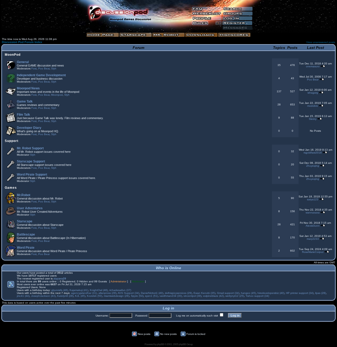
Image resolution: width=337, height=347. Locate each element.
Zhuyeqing (312, 165)
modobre (312, 105)
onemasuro (313, 66)
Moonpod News (28, 88)
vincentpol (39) (192, 295)
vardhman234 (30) (171, 295)
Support (11, 141)
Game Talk (25, 101)
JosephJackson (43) (43, 295)
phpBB (160, 344)
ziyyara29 (59, 278)
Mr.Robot (23, 195)
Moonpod (57, 94)
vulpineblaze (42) (213, 295)
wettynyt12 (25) (234, 295)
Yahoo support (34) (257, 295)
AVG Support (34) (128, 293)
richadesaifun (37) (120, 290)
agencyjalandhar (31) (84, 293)
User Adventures (30, 208)
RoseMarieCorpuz (313, 252)
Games (11, 188)
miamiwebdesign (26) (116, 295)
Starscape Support (31, 161)
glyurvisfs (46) (59, 290)
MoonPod (13, 55)
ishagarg (313, 92)
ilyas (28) (320, 293)
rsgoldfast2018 (313, 152)
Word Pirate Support (32, 174)
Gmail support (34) (228, 293)
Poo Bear (43, 68)
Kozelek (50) (94, 295)
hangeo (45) (248, 293)
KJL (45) (80, 295)
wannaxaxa (313, 212)
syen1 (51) (151, 295)
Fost (34, 68)
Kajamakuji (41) (79, 290)
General (23, 62)
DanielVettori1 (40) (152, 293)
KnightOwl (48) (99, 290)
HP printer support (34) (300, 293)
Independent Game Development (41, 75)
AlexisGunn (313, 225)
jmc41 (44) (23, 295)
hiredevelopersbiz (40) (270, 293)
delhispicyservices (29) (178, 293)
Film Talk (23, 114)
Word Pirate (25, 247)
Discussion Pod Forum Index (22, 42)
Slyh (53, 68)
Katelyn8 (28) (65, 295)
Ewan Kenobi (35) (204, 293)
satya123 (312, 199)
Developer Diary (29, 128)
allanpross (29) (107, 293)
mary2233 (313, 238)
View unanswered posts (320, 42)
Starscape (24, 221)
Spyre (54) (137, 295)
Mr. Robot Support (30, 148)
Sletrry (312, 119)
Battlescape (26, 234)
